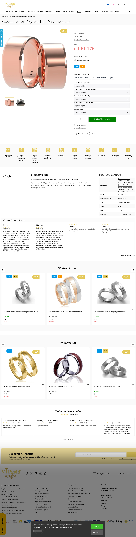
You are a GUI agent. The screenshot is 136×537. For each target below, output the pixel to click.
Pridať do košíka (102, 119)
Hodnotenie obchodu (68, 411)
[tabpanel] (23, 299)
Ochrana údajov (73, 499)
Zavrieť (125, 139)
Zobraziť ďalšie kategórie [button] (125, 190)
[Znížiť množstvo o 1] (76, 119)
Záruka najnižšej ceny (41, 496)
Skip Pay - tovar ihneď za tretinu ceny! (13, 489)
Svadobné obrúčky (124, 179)
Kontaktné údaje (73, 512)
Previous (3, 270)
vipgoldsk (31, 473)
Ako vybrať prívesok (7, 491)
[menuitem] (15, 11)
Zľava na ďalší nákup (41, 499)
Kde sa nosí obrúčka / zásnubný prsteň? (13, 502)
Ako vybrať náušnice (7, 494)
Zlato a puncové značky (42, 491)
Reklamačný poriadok (75, 501)
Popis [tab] (8, 176)
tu (72, 527)
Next (133, 270)
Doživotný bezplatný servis (43, 507)
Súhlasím (97, 526)
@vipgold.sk (45, 473)
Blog (36, 512)
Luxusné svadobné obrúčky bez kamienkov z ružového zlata (125, 182)
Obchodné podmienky (75, 496)
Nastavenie (38, 531)
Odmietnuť (96, 532)
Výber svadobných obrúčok (10, 499)
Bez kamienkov (122, 194)
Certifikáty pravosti (41, 488)
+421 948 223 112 (127, 473)
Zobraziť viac (68, 439)
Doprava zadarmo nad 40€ (43, 501)
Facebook (26, 473)
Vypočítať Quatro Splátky (81, 40)
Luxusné (120, 202)
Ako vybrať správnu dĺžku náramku (12, 510)
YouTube (40, 473)
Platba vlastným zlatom (75, 510)
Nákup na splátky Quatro (76, 504)
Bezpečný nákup (73, 507)
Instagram (36, 473)
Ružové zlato (122, 198)
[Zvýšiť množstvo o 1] (86, 119)
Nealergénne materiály (42, 493)
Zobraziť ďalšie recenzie (126, 255)
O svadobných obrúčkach (9, 497)
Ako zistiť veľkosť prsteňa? (9, 508)
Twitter (103, 503)
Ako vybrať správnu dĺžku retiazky (12, 513)
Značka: (78, 36)
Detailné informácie (80, 128)
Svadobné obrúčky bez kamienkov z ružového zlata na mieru (125, 187)
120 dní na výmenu (41, 504)
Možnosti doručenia (83, 60)
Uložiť (79, 140)
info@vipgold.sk (104, 473)
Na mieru (127, 202)
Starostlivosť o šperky (8, 505)
